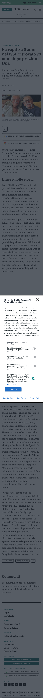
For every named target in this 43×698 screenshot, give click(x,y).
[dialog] (21, 349)
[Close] (38, 300)
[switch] (34, 349)
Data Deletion (8, 398)
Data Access (21, 398)
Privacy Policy (35, 398)
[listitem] (21, 343)
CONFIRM (13, 389)
